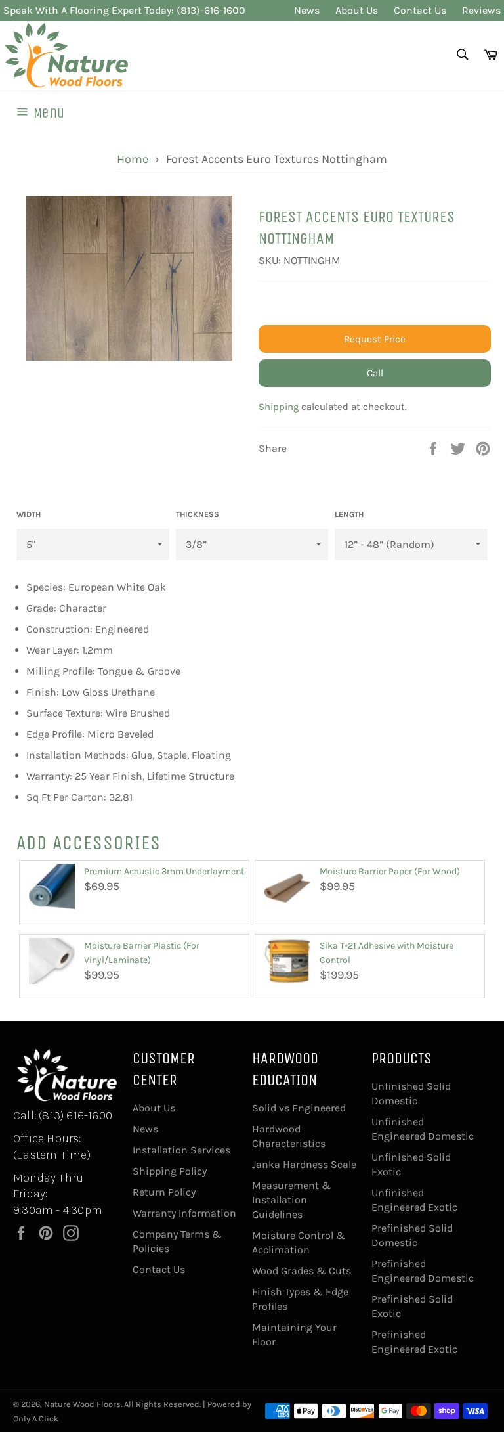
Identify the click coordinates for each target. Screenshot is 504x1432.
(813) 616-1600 (75, 1115)
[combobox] (461, 55)
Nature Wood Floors (82, 1404)
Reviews (481, 10)
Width (28, 514)
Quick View (52, 915)
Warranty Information (184, 1213)
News (307, 10)
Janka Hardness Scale (304, 1164)
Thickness (197, 514)
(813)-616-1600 (211, 10)
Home (132, 159)
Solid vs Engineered (299, 1108)
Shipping (279, 407)
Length (349, 514)
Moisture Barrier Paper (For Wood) (390, 871)
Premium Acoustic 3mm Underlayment (164, 871)
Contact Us (420, 10)
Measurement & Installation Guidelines (291, 1199)
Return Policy (164, 1192)
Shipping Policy (170, 1171)
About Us (356, 10)
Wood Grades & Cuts (301, 1270)
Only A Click (35, 1418)
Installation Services (181, 1150)
